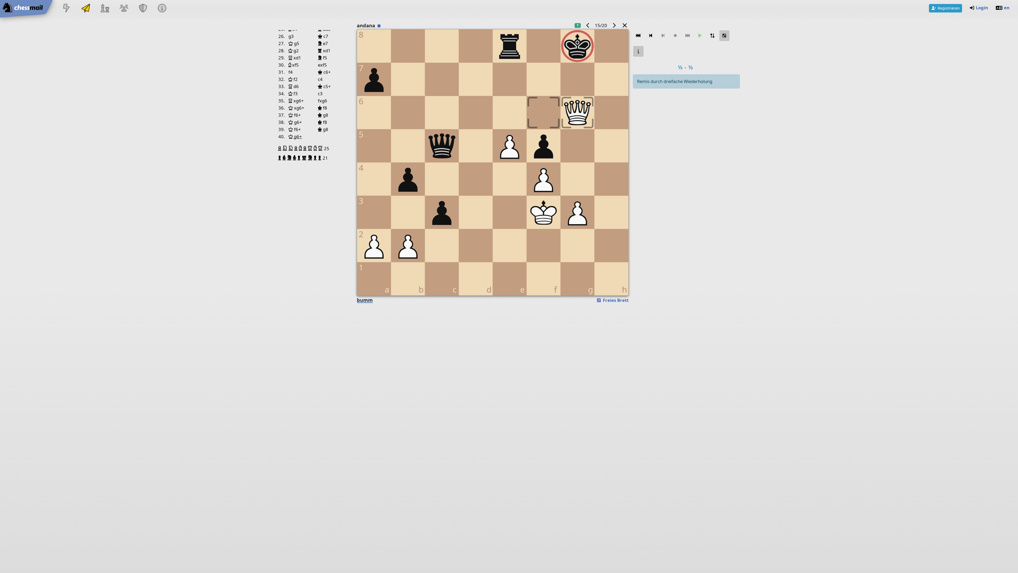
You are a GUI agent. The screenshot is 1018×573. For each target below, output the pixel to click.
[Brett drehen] (712, 35)
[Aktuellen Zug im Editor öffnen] (724, 35)
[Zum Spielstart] (638, 35)
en (1007, 8)
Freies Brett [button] (615, 300)
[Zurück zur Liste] (625, 25)
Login (982, 8)
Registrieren (949, 8)
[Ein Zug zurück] (650, 35)
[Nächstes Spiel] (614, 25)
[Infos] (162, 8)
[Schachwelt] (104, 8)
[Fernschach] (85, 8)
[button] (280, 148)
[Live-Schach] (66, 8)
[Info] (638, 51)
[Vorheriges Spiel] (588, 25)
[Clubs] (143, 8)
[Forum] (123, 8)
